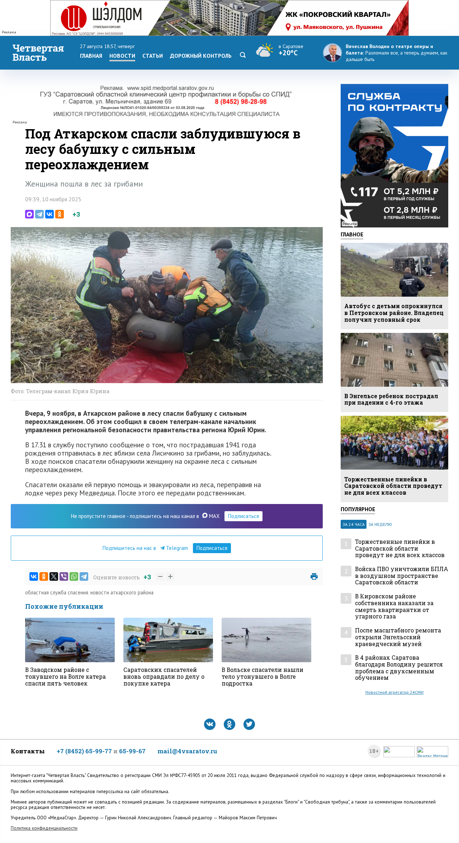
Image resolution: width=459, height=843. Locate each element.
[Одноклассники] (59, 214)
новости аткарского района (121, 592)
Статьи (152, 55)
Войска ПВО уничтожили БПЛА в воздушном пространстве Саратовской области (401, 576)
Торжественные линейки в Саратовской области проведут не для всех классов (400, 548)
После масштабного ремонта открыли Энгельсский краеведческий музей (398, 637)
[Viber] (64, 576)
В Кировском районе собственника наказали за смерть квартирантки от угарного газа (394, 606)
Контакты (28, 751)
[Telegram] (39, 214)
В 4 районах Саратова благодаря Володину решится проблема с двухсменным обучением (399, 667)
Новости (122, 55)
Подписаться (243, 516)
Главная (91, 55)
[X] (53, 576)
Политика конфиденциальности (44, 828)
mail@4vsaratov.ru (187, 751)
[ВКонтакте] (49, 214)
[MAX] (29, 214)
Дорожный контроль (201, 55)
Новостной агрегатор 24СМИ (394, 692)
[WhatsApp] (74, 576)
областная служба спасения (56, 592)
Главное (352, 234)
